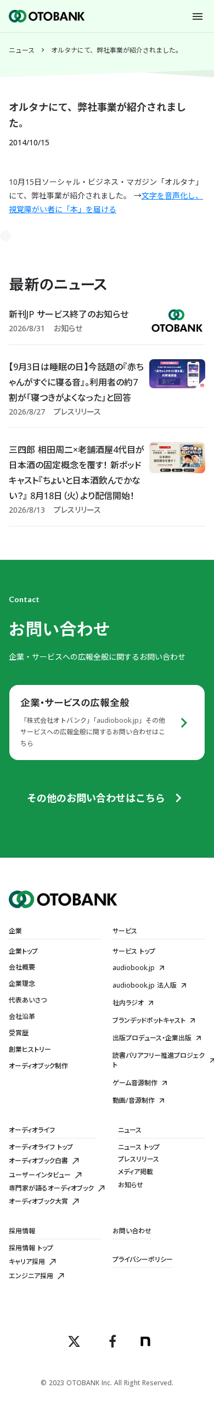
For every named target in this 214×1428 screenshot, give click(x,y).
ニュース (22, 50)
